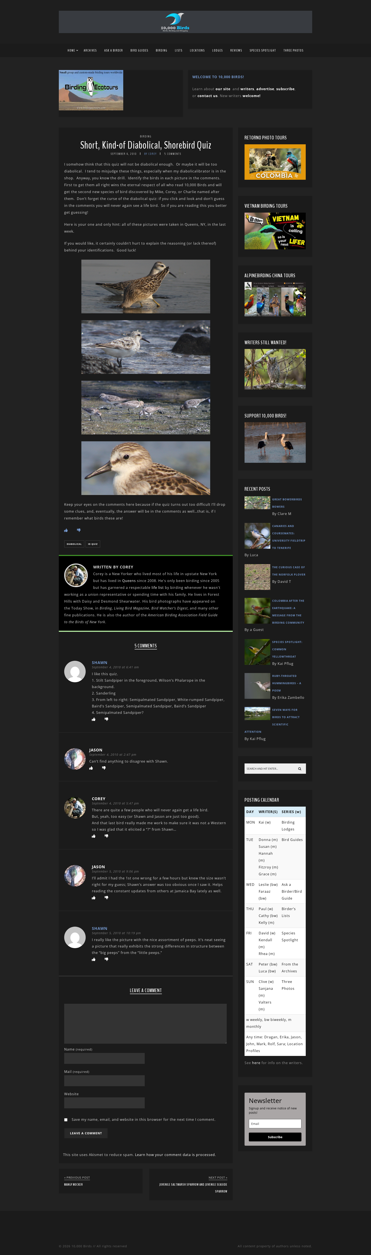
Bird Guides (139, 50)
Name (78, 1049)
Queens (129, 580)
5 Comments (172, 154)
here (256, 1062)
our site (223, 89)
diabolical (74, 543)
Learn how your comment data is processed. (175, 1154)
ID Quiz (93, 543)
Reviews (236, 50)
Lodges (217, 50)
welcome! (252, 95)
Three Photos (294, 50)
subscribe (285, 89)
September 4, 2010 (124, 154)
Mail (76, 1071)
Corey (98, 798)
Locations (197, 50)
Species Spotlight (263, 50)
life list (158, 587)
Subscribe (275, 1137)
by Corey (150, 154)
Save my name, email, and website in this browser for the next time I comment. (144, 1119)
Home (71, 50)
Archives (90, 50)
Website (71, 1094)
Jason (96, 749)
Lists (178, 50)
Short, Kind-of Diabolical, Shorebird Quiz (145, 145)
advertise (265, 89)
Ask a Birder (113, 50)
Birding (161, 50)
